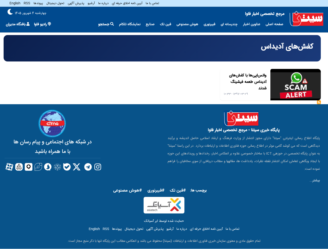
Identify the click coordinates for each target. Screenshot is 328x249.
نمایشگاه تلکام (129, 24)
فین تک (165, 24)
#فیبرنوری (155, 190)
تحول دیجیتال (55, 3)
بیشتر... (315, 180)
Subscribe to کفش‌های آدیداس (319, 103)
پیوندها (38, 3)
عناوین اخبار (251, 24)
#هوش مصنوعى (127, 190)
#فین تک (178, 190)
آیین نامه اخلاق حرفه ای (127, 3)
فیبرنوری (209, 24)
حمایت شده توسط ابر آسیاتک (164, 221)
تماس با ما (152, 3)
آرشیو (91, 3)
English (15, 3)
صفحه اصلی (274, 24)
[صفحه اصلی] (306, 19)
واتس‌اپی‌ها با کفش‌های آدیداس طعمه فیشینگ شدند (248, 82)
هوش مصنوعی (187, 24)
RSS (27, 3)
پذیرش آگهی (76, 3)
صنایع (150, 24)
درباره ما (103, 3)
